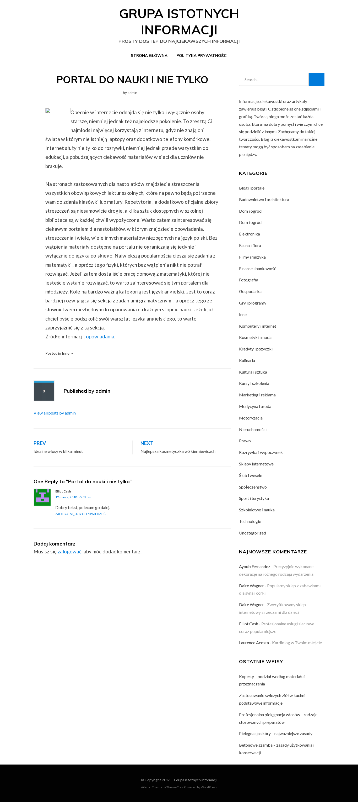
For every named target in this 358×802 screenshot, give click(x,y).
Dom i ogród (250, 210)
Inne (65, 353)
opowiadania (100, 336)
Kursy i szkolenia (254, 383)
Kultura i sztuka (253, 371)
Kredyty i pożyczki (256, 348)
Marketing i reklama (257, 394)
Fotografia (248, 279)
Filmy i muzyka (252, 256)
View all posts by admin (55, 412)
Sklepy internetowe (256, 463)
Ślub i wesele (250, 475)
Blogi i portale (251, 187)
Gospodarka (250, 291)
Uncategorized (252, 532)
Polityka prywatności (201, 55)
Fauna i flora (250, 245)
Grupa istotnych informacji (195, 780)
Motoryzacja (251, 417)
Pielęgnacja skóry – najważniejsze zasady (275, 733)
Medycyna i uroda (255, 406)
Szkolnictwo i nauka (257, 509)
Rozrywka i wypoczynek (261, 452)
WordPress (209, 787)
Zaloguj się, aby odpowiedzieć (80, 514)
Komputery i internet (257, 325)
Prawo (245, 440)
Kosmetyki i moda (255, 337)
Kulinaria (247, 360)
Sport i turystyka (254, 498)
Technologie (250, 521)
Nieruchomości (253, 429)
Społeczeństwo (253, 486)
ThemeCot (174, 787)
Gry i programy (252, 302)
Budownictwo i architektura (264, 199)
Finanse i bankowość (257, 268)
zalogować (70, 551)
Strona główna (149, 55)
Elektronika (249, 233)
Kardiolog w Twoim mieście (297, 642)
